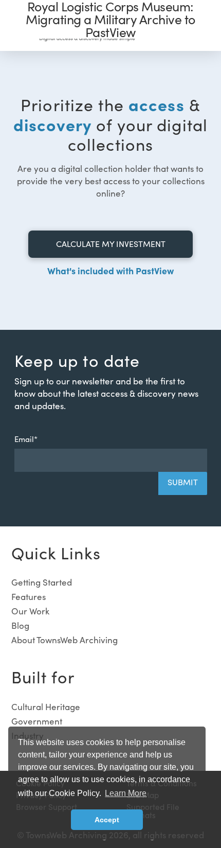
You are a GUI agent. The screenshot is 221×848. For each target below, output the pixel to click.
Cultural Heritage (45, 707)
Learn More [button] (125, 793)
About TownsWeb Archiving (64, 640)
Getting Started (41, 582)
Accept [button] (107, 820)
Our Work (30, 611)
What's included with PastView (110, 270)
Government (36, 721)
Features (28, 597)
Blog (20, 625)
